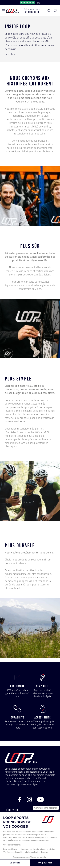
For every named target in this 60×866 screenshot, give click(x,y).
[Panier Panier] (55, 10)
